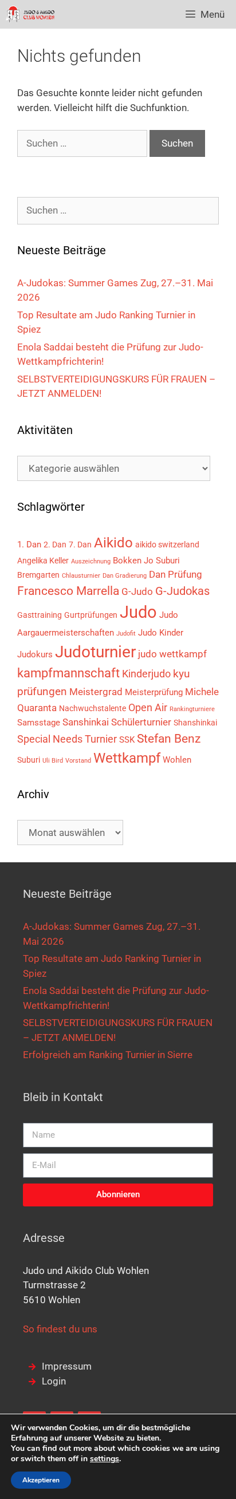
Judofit (126, 633)
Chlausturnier (81, 575)
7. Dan (80, 544)
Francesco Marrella (68, 591)
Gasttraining (39, 615)
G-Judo (137, 591)
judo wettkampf (172, 654)
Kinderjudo (146, 674)
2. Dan (55, 544)
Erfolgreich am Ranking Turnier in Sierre (107, 1054)
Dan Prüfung (175, 574)
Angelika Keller (43, 560)
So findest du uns (60, 1329)
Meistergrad (96, 691)
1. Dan (29, 544)
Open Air (147, 707)
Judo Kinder (160, 633)
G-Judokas (182, 591)
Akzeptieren (41, 1480)
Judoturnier (95, 651)
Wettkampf (126, 758)
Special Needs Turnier (67, 739)
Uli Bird (52, 760)
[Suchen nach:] (83, 143)
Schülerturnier (141, 722)
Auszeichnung (91, 561)
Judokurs (35, 654)
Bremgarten (38, 574)
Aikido (113, 543)
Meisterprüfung (154, 692)
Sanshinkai (85, 722)
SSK (127, 740)
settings (104, 1459)
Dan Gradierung (125, 575)
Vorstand (78, 760)
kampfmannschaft (68, 672)
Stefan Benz (168, 738)
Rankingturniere (192, 709)
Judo (138, 612)
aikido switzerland (167, 544)
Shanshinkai (195, 722)
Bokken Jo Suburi (146, 560)
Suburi (28, 759)
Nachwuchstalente (92, 708)
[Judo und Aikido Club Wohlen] (30, 14)
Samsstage (38, 722)
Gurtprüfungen (90, 615)
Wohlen (177, 760)
